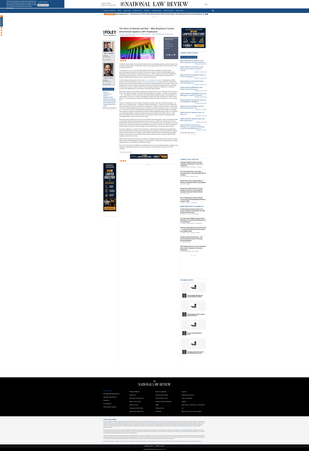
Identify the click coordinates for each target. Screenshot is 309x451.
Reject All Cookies (43, 5)
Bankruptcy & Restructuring (136, 398)
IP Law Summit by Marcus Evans (194, 333)
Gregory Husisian (186, 232)
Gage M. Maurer (198, 223)
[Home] (154, 4)
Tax (182, 408)
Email (106, 55)
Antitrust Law (132, 395)
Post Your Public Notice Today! (189, 57)
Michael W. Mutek (186, 167)
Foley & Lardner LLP (145, 34)
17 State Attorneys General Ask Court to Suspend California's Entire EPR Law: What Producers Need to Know (192, 210)
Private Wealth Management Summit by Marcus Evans (195, 296)
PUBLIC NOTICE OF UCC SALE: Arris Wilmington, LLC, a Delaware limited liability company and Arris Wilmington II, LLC (192, 126)
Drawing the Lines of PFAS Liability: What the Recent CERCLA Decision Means (138, 14)
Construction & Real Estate (136, 408)
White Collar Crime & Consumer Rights (191, 411)
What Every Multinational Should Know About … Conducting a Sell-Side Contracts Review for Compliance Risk (193, 229)
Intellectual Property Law (188, 395)
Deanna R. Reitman (186, 242)
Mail (170, 55)
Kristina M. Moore (194, 176)
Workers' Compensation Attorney (107, 94)
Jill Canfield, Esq (185, 176)
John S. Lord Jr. (108, 78)
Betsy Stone (184, 214)
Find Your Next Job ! (108, 89)
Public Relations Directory (109, 407)
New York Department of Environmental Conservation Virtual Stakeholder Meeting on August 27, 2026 (193, 199)
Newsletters (137, 10)
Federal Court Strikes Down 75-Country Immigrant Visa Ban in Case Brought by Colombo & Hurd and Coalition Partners (191, 190)
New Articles (1, 22)
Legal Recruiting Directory (110, 397)
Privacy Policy (174, 421)
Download (172, 55)
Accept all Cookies (42, 2)
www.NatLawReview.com (152, 423)
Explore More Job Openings (108, 108)
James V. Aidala (185, 202)
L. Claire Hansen (193, 202)
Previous (205, 14)
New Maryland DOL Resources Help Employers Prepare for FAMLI (180, 14)
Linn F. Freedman (186, 184)
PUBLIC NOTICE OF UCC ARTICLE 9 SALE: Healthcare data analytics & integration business (192, 68)
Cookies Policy (10, 8)
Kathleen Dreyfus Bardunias (188, 223)
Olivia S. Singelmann (186, 251)
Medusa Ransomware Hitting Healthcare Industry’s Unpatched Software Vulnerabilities (193, 181)
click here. (199, 441)
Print (167, 55)
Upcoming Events (186, 280)
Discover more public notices (187, 132)
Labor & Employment (187, 398)
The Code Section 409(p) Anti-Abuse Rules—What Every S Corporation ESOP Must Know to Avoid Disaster (193, 220)
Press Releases (107, 403)
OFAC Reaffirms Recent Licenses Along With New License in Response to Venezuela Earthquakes (193, 248)
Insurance (184, 391)
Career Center (156, 10)
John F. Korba (195, 251)
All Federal (167, 48)
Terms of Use (165, 421)
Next (207, 14)
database (120, 423)
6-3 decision (130, 70)
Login (206, 4)
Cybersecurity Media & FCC (136, 411)
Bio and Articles (107, 59)
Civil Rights (167, 42)
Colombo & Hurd (185, 193)
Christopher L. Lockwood (196, 167)
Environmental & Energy (161, 395)
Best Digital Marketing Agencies (111, 393)
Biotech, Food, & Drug (135, 401)
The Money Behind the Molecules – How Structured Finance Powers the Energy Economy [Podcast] (191, 238)
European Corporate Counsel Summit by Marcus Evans (195, 352)
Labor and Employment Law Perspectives (162, 34)
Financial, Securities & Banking (163, 401)
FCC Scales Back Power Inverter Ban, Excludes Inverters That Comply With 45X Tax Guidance (193, 173)
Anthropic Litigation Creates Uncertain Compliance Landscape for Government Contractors (191, 163)
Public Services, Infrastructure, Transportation (193, 404)
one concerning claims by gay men (154, 80)
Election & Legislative (160, 391)
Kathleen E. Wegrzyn (195, 232)
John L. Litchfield (109, 53)
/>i (175, 55)
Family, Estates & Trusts (161, 398)
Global (157, 404)
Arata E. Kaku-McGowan (193, 214)
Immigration (158, 411)
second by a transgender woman (150, 81)
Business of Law (133, 404)
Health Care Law (159, 408)
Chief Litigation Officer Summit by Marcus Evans (196, 315)
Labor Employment (169, 46)
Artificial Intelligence (134, 391)
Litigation (184, 401)
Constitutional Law (169, 44)
